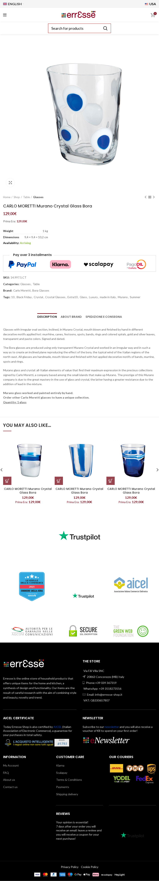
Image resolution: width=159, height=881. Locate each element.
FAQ (6, 772)
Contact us (10, 787)
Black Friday (24, 297)
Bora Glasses (40, 290)
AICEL (57, 727)
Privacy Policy (69, 867)
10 (12, 297)
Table (26, 197)
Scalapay (61, 772)
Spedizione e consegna (104, 317)
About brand (71, 317)
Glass (83, 297)
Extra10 (72, 297)
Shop (17, 197)
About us (9, 779)
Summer (135, 297)
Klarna (60, 765)
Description (47, 317)
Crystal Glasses (55, 297)
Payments (62, 787)
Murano (123, 297)
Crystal (38, 297)
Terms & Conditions (69, 779)
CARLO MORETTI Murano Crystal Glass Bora (28, 491)
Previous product (145, 197)
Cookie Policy (89, 867)
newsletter (112, 727)
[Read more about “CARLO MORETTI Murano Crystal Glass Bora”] (7, 481)
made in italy (108, 297)
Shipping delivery (67, 794)
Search (105, 28)
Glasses (38, 197)
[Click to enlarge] (10, 183)
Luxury (93, 297)
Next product (154, 197)
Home (6, 197)
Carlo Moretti (22, 290)
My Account (11, 765)
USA (152, 4)
